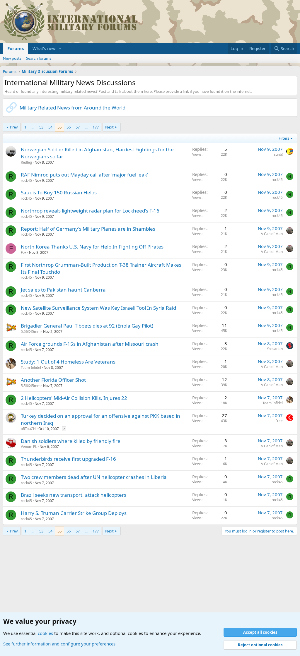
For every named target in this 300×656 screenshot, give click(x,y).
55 (59, 127)
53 (41, 127)
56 (69, 127)
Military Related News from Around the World (72, 107)
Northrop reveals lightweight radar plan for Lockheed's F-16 (90, 210)
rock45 (26, 180)
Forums (15, 48)
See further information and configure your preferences (59, 644)
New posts (12, 58)
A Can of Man (272, 233)
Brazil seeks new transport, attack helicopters (73, 494)
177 (96, 127)
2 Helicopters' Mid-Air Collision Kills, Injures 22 (74, 398)
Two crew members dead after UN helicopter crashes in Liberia (94, 477)
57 (78, 127)
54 (50, 127)
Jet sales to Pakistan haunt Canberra (63, 289)
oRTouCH (28, 428)
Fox (23, 252)
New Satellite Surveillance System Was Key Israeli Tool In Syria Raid (98, 307)
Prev (14, 127)
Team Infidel (31, 367)
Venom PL (29, 446)
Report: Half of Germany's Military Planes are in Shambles (88, 228)
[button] (60, 48)
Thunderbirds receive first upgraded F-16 (68, 458)
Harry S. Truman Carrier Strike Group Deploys (74, 513)
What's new (44, 48)
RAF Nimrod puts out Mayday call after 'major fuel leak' (84, 174)
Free (279, 420)
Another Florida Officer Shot (53, 379)
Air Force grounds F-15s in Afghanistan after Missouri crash (89, 343)
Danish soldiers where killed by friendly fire (70, 441)
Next (109, 127)
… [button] (32, 127)
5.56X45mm (30, 331)
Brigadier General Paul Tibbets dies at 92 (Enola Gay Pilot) (87, 325)
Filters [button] (284, 138)
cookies (45, 633)
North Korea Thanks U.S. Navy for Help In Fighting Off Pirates (92, 246)
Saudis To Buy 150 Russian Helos (59, 192)
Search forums (38, 58)
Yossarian (275, 348)
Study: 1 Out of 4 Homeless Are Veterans (68, 361)
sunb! (278, 154)
